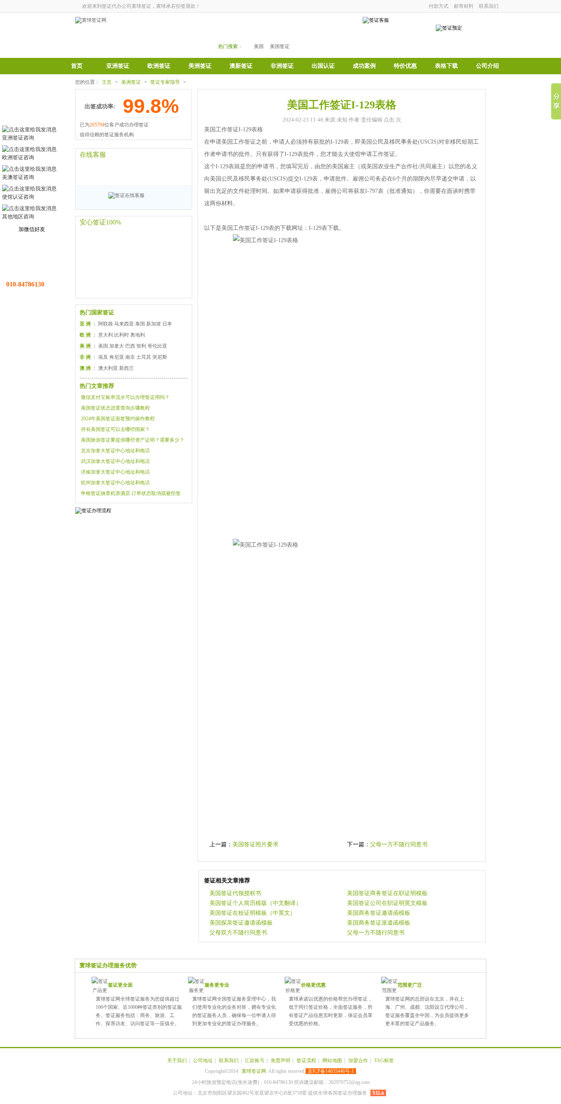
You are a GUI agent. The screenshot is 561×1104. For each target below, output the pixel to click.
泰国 (140, 324)
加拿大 (116, 346)
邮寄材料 (464, 6)
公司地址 (203, 1060)
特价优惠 (405, 66)
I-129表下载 (324, 228)
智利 (141, 346)
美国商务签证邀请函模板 (378, 913)
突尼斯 (159, 357)
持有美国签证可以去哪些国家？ (115, 429)
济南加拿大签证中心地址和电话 (115, 472)
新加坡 (153, 324)
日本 (167, 324)
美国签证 (280, 46)
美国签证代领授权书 (235, 893)
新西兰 (126, 368)
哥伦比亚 (157, 346)
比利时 (121, 335)
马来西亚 (124, 324)
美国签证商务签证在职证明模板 (387, 893)
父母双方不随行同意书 (238, 933)
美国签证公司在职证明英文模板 (387, 903)
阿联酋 (105, 324)
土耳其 (143, 357)
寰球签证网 (253, 1071)
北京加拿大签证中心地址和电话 (115, 451)
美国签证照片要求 (255, 844)
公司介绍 (487, 66)
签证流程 (306, 1060)
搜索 (330, 33)
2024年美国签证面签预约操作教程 (118, 418)
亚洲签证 (117, 66)
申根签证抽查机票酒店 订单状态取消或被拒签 (131, 493)
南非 (130, 357)
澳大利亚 (108, 368)
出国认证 (323, 66)
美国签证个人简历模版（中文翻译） (255, 903)
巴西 (130, 346)
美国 (259, 46)
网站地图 (332, 1060)
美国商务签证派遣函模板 (378, 923)
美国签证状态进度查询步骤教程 (115, 408)
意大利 (105, 335)
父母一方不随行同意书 (399, 844)
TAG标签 (384, 1060)
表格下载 (446, 66)
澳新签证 (241, 66)
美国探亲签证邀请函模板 (241, 923)
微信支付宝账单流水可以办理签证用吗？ (125, 397)
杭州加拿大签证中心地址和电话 (115, 483)
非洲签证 (282, 66)
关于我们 (177, 1060)
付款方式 (438, 6)
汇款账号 (254, 1060)
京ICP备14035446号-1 (331, 1071)
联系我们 (489, 6)
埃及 (103, 357)
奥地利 (137, 335)
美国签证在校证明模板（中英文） (252, 913)
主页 (107, 82)
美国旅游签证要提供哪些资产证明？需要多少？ (132, 440)
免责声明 (280, 1060)
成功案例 (364, 66)
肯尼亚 (116, 357)
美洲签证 (200, 66)
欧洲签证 (158, 66)
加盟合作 (358, 1060)
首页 (77, 66)
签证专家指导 (165, 82)
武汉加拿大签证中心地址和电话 (115, 461)
